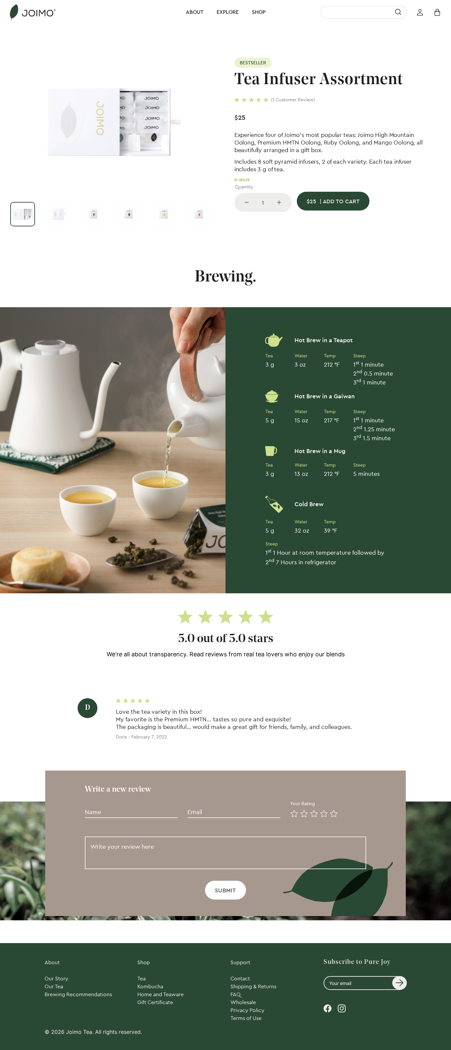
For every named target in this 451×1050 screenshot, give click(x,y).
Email (194, 803)
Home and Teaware (160, 994)
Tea (141, 978)
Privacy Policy (247, 1010)
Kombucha (150, 986)
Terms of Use (245, 1018)
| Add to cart (333, 201)
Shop (258, 12)
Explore (228, 12)
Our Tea (54, 986)
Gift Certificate (155, 1002)
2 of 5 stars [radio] (302, 812)
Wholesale (243, 1002)
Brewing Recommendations (78, 994)
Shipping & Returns (253, 986)
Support (240, 962)
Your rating (303, 803)
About (194, 12)
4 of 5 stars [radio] (322, 812)
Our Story (56, 978)
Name (91, 803)
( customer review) (293, 100)
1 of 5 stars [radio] (292, 812)
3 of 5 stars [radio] (312, 812)
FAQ (235, 994)
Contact (240, 978)
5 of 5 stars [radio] (332, 812)
